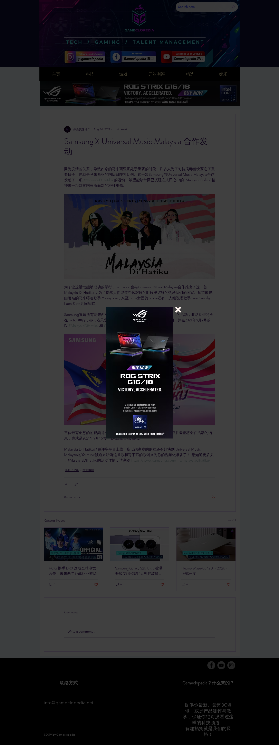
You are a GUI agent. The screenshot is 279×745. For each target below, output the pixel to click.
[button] (178, 310)
